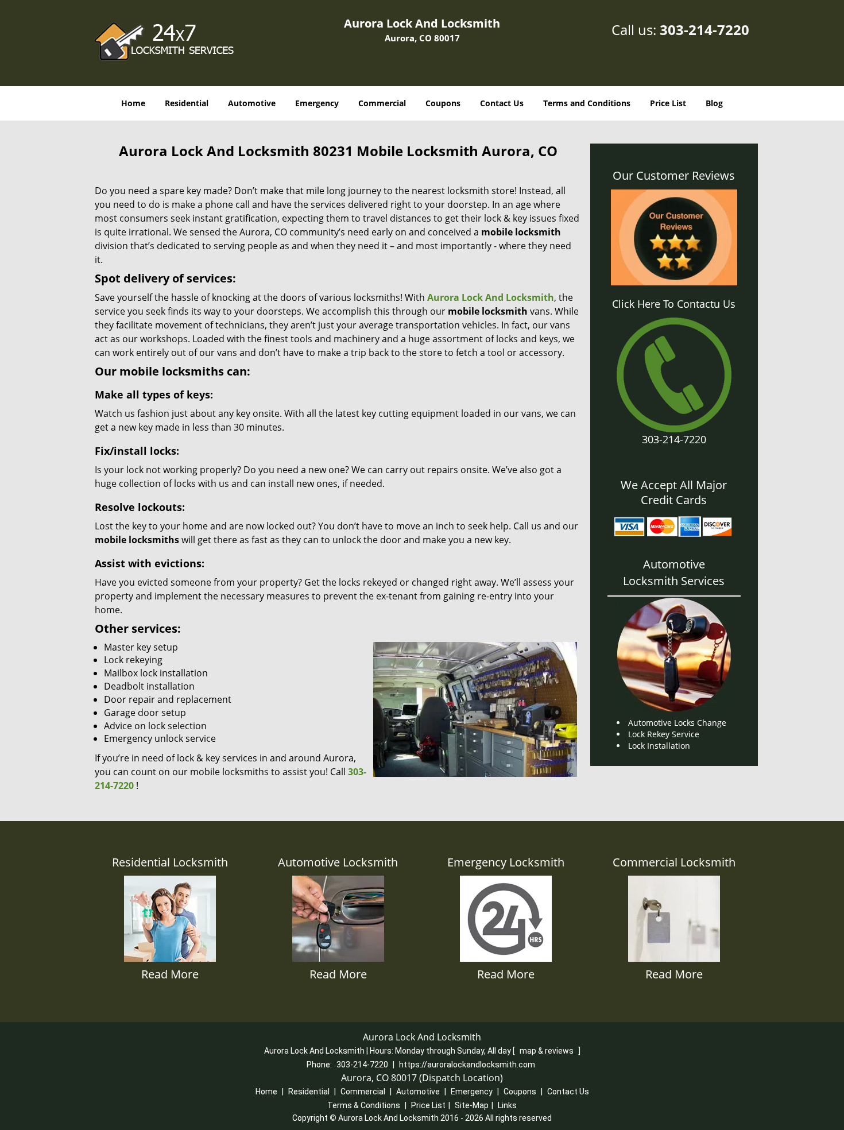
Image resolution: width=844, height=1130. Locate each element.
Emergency (317, 103)
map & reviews (547, 1050)
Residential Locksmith (170, 862)
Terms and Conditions (586, 103)
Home (133, 103)
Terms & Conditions (363, 1105)
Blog (714, 103)
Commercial (382, 103)
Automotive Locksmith (338, 862)
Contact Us (502, 103)
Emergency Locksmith (505, 862)
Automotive (252, 103)
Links (507, 1105)
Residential (186, 103)
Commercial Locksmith (674, 862)
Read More (170, 974)
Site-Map (472, 1105)
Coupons (442, 103)
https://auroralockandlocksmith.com (467, 1064)
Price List (668, 103)
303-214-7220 (704, 29)
